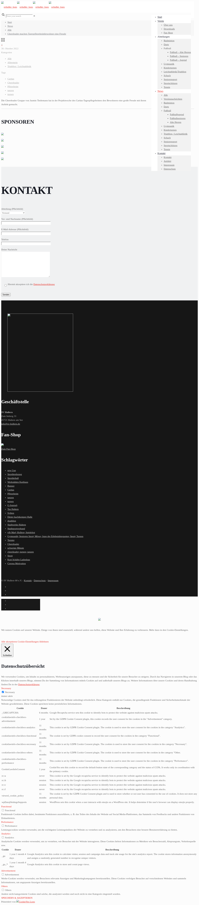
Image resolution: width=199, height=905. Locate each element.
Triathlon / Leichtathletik (19, 66)
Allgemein (12, 62)
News (10, 26)
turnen (10, 94)
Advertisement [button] (8, 870)
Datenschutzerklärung (44, 284)
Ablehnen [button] (44, 641)
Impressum (53, 580)
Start (9, 22)
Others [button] (4, 886)
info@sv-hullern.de (10, 424)
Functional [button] (6, 806)
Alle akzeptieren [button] (9, 641)
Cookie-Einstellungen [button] (28, 641)
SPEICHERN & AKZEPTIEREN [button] (16, 898)
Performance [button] (7, 822)
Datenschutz (40, 580)
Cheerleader (13, 82)
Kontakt (28, 580)
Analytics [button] (5, 833)
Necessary (10, 692)
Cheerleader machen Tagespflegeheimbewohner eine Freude (36, 34)
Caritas (10, 79)
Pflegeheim (12, 86)
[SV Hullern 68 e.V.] (33, 7)
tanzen (10, 90)
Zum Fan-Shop (8, 449)
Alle (9, 30)
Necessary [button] (6, 688)
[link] (34, 16)
